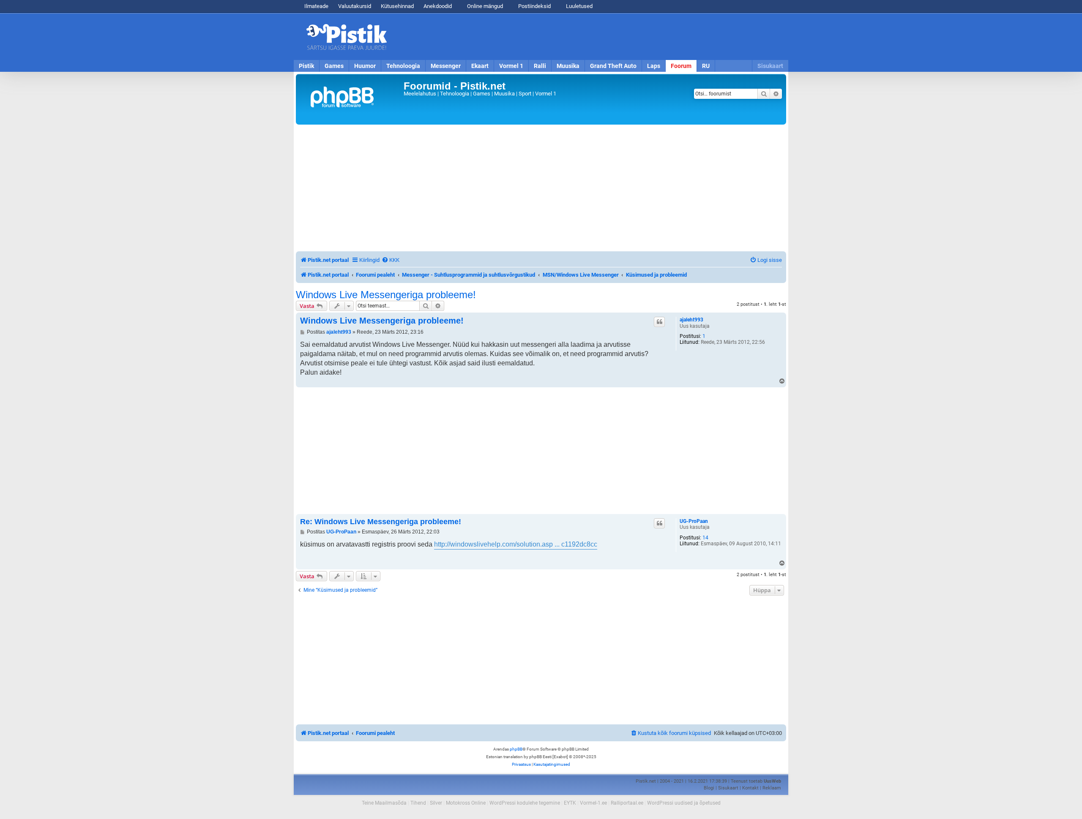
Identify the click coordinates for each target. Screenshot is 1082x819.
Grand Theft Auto (613, 66)
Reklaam (771, 788)
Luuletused (579, 6)
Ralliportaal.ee (627, 803)
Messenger (446, 66)
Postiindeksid (534, 6)
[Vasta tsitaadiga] (659, 322)
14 (705, 538)
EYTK (570, 803)
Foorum (681, 66)
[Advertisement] (589, 37)
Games (334, 66)
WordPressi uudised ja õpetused (684, 803)
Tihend (418, 803)
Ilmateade (316, 6)
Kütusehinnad (397, 6)
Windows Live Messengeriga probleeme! (386, 295)
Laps (653, 66)
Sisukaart (770, 66)
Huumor (365, 66)
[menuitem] (390, 260)
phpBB (516, 749)
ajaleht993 (691, 320)
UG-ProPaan (694, 521)
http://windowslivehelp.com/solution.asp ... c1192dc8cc (515, 544)
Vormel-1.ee (593, 803)
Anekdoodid (438, 6)
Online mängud (484, 6)
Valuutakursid (354, 6)
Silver (436, 803)
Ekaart (480, 66)
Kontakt (750, 788)
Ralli (540, 66)
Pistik (306, 66)
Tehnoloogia (403, 66)
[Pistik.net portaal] (351, 99)
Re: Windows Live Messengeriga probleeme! (380, 521)
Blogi (709, 788)
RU (706, 66)
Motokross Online (466, 803)
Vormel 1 (511, 66)
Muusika (568, 66)
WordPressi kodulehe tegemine (524, 803)
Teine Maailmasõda (384, 803)
